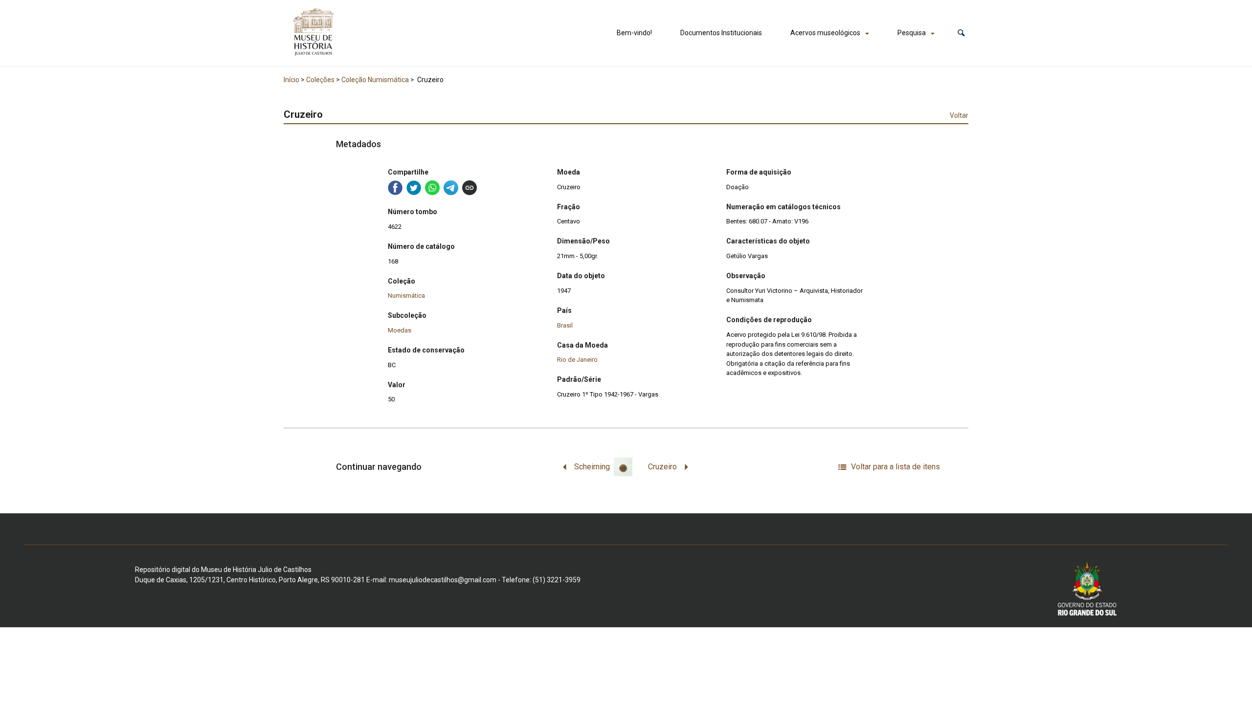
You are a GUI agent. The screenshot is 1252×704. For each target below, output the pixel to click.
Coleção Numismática (375, 80)
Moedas (399, 330)
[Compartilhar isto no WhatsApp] (432, 187)
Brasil (565, 325)
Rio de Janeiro (577, 359)
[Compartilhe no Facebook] (395, 187)
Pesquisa (911, 33)
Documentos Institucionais (721, 33)
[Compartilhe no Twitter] (413, 187)
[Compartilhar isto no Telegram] (451, 187)
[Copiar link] (469, 187)
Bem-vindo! (634, 33)
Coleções (320, 80)
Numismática (406, 295)
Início (291, 80)
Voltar (959, 115)
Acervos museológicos (825, 33)
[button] (961, 33)
